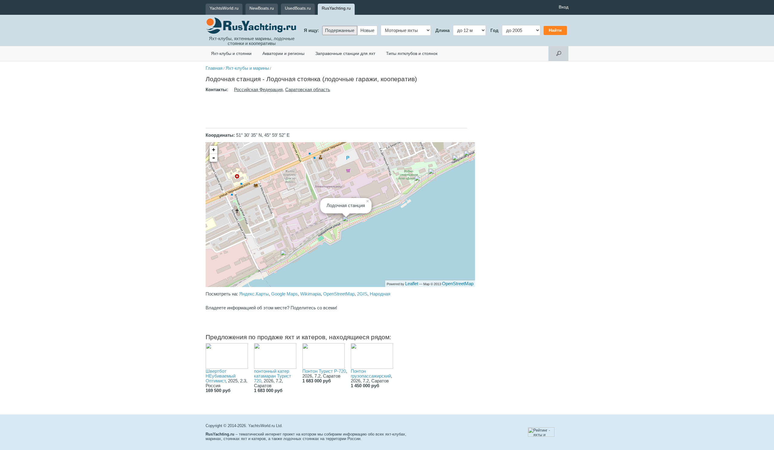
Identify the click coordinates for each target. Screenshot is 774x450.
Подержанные (339, 30)
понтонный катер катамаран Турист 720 (272, 376)
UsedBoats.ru (298, 8)
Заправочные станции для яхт (345, 53)
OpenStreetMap (457, 283)
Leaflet (411, 283)
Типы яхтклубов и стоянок (411, 53)
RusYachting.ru (336, 8)
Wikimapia (310, 294)
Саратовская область (307, 89)
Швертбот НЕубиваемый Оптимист (221, 376)
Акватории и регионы (283, 53)
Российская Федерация (258, 89)
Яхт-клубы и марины (247, 68)
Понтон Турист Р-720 (324, 371)
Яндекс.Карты (254, 294)
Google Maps (284, 294)
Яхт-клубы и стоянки (231, 53)
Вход (563, 7)
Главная (214, 68)
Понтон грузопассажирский (371, 373)
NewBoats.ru (261, 8)
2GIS (362, 294)
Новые (367, 30)
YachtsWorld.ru (224, 8)
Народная (380, 294)
